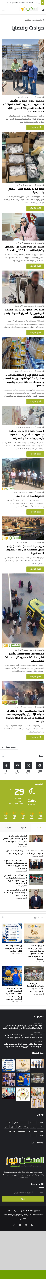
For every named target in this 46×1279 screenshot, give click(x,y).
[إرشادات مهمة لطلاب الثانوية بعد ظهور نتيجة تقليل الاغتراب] (12, 933)
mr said (39, 97)
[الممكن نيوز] (29, 9)
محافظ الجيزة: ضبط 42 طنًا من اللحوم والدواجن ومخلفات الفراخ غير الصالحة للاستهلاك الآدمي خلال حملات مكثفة (23, 106)
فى (6, 1126)
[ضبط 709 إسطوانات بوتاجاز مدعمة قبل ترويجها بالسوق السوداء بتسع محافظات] (23, 287)
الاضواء (40, 1122)
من (30, 1131)
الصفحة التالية (11, 747)
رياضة (26, 1126)
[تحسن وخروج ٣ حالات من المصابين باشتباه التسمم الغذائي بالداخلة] (23, 227)
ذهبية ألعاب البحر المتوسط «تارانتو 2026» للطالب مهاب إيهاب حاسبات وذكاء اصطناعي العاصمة (13, 994)
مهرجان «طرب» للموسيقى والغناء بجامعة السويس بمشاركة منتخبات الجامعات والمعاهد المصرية (36, 952)
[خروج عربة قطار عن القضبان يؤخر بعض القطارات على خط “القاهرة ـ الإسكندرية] (23, 528)
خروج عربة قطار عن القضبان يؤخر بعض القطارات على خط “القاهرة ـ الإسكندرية (25, 549)
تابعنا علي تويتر (37, 1143)
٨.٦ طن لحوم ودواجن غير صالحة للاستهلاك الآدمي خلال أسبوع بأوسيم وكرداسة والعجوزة (26, 434)
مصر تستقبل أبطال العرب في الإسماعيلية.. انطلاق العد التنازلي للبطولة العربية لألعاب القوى (15, 879)
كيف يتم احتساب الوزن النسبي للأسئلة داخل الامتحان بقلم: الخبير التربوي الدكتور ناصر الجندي (15, 840)
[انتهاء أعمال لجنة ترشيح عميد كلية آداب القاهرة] (8, 1079)
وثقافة (40, 1135)
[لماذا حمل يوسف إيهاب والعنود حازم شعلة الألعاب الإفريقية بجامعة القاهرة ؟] (37, 1097)
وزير (33, 1135)
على (19, 1126)
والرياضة (12, 1131)
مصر (35, 1131)
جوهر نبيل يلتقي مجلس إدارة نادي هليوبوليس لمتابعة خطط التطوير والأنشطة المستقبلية (15, 864)
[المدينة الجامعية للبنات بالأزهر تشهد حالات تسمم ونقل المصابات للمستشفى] (23, 610)
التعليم (32, 1122)
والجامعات (21, 1131)
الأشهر (38, 828)
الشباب (24, 1122)
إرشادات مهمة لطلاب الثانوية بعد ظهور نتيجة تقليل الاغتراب (12, 948)
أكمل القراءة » (35, 127)
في (41, 1131)
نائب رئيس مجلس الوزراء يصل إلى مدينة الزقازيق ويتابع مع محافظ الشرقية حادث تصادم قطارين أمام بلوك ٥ (25, 716)
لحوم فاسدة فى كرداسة (30, 495)
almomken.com (37, 1214)
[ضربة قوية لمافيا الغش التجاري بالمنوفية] (23, 157)
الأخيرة (23, 828)
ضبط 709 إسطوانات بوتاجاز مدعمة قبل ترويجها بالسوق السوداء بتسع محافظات (24, 313)
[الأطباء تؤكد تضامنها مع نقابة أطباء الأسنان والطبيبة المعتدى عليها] (36, 899)
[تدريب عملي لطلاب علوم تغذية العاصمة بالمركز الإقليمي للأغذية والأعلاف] (34, 973)
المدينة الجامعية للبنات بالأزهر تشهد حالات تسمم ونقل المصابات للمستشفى (24, 657)
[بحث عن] (43, 11)
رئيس (33, 1126)
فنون (12, 1126)
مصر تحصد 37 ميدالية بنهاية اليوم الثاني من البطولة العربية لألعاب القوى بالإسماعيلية (24, 852)
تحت (9, 1122)
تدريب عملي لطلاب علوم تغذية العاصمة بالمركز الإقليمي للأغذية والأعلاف (35, 987)
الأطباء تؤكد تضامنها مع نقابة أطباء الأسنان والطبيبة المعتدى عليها (15, 892)
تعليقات (8, 828)
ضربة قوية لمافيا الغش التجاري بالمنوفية (26, 190)
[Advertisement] (23, 38)
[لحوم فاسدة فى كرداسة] (23, 474)
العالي (16, 1122)
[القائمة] (3, 11)
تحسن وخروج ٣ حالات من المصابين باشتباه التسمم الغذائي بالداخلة (24, 248)
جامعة (41, 1126)
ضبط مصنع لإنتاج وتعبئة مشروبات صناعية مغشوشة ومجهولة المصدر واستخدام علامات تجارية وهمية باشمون (23, 380)
